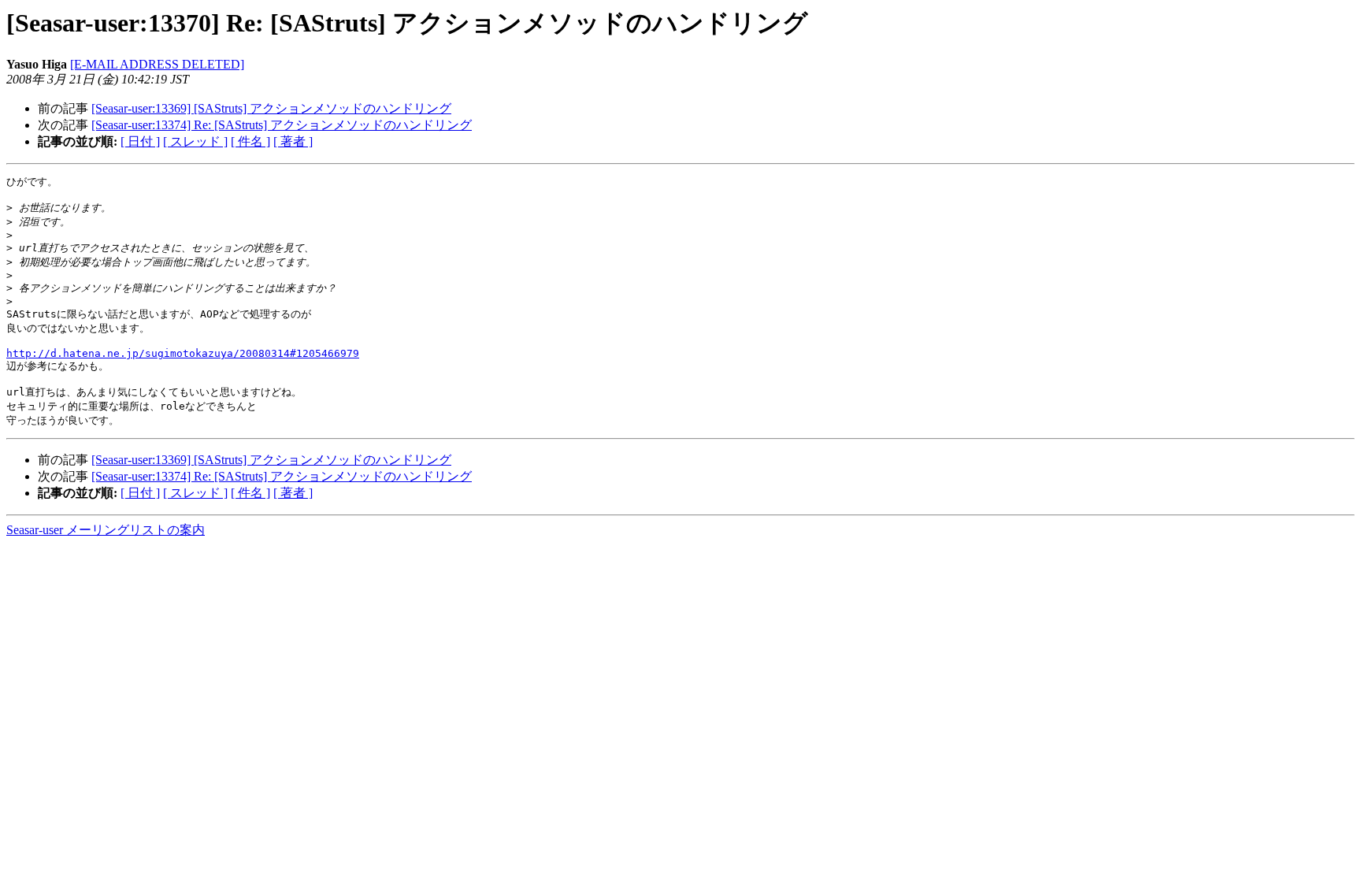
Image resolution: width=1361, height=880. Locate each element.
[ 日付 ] (140, 141)
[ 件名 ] (250, 141)
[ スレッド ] (195, 141)
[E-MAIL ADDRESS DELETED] (157, 64)
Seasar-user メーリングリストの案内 (105, 530)
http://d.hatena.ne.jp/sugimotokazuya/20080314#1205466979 (182, 353)
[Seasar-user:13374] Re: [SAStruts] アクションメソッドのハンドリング (281, 125)
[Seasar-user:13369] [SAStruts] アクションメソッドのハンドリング (271, 108)
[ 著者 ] (293, 141)
